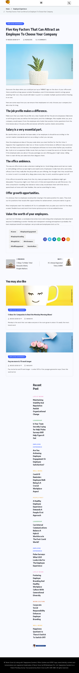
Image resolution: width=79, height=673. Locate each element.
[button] (41, 2)
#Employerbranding (17, 236)
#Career (13, 232)
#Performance (28, 241)
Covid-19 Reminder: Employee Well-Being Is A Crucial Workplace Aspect (39, 483)
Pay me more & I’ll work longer (20, 361)
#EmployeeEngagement (28, 232)
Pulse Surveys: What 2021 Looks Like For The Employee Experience (39, 560)
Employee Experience (20, 9)
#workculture (32, 246)
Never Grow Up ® (16, 319)
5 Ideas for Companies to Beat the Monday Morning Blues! (30, 314)
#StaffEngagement (17, 246)
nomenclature (9, 665)
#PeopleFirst (15, 241)
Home (8, 9)
